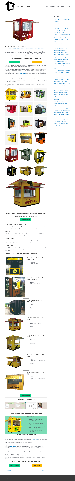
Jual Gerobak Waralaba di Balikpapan (61, 57)
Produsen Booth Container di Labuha (61, 108)
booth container (13, 446)
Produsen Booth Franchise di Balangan (61, 77)
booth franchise (35, 439)
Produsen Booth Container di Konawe (61, 79)
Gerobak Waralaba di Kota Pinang (60, 103)
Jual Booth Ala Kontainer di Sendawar (61, 26)
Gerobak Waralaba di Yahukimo (60, 106)
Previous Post (8, 470)
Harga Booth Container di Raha (60, 126)
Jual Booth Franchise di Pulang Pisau (61, 117)
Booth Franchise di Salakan (59, 101)
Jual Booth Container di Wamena (60, 92)
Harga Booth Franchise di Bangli (60, 105)
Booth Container (23, 6)
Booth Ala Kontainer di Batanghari (60, 48)
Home (47, 6)
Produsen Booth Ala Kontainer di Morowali (62, 110)
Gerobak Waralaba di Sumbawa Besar (61, 59)
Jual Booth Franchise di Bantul (60, 43)
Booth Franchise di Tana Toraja (60, 121)
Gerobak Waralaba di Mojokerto (60, 65)
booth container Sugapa (9, 48)
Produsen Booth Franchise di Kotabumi (61, 87)
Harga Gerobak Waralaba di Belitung (61, 112)
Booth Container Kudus (58, 23)
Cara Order (63, 6)
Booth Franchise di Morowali (59, 30)
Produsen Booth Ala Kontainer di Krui (61, 45)
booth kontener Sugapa (28, 48)
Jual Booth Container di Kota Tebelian (61, 28)
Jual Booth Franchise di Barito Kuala (61, 52)
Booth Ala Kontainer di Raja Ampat (60, 61)
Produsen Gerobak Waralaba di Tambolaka (62, 63)
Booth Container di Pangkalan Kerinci (61, 119)
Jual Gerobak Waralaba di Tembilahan (61, 88)
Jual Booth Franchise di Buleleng (60, 50)
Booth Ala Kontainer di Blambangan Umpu (62, 70)
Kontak (68, 6)
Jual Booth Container (58, 25)
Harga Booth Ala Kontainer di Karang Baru (62, 46)
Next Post (44, 470)
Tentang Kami (52, 6)
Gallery (58, 6)
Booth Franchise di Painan (59, 32)
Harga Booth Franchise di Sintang (60, 75)
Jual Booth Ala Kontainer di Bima (60, 81)
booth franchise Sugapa (18, 48)
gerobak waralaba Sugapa (38, 48)
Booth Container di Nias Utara (60, 85)
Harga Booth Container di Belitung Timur (62, 83)
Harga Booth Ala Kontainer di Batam (61, 37)
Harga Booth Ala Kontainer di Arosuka (61, 90)
